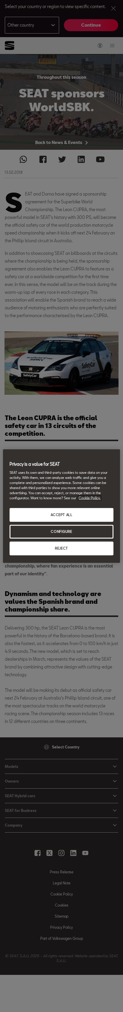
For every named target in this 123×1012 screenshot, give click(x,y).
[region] (61, 506)
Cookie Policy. (90, 498)
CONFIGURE (61, 532)
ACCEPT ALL (62, 515)
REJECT (61, 548)
